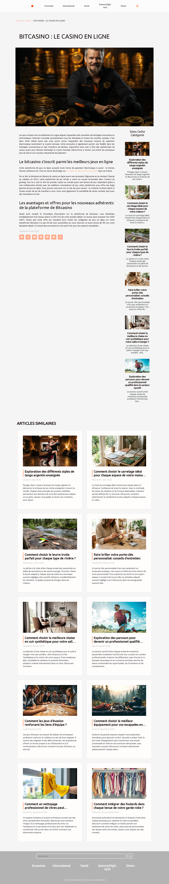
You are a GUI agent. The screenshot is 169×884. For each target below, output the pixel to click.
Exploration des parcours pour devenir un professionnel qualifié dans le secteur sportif (137, 382)
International (68, 6)
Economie (49, 6)
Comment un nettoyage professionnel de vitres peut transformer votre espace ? (44, 807)
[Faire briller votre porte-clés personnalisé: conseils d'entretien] (137, 279)
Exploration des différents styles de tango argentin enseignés (137, 164)
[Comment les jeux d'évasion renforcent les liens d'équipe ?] (50, 700)
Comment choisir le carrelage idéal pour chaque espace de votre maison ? (137, 207)
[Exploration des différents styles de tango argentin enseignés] (137, 149)
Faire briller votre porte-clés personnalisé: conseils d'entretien (137, 294)
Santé (86, 6)
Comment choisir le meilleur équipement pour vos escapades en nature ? (118, 724)
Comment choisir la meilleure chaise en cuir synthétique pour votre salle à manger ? (137, 337)
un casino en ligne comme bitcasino (82, 171)
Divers (123, 6)
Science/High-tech (105, 6)
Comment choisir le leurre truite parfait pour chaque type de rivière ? (137, 250)
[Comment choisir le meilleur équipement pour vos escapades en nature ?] (119, 700)
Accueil (18, 20)
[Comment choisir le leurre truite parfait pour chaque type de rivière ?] (137, 236)
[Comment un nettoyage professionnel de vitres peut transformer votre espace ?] (50, 783)
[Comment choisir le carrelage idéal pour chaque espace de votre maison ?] (137, 192)
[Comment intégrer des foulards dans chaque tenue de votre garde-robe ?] (119, 783)
